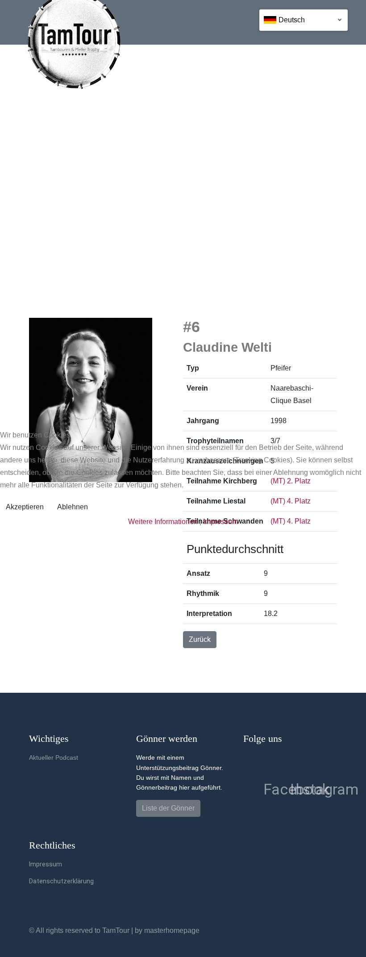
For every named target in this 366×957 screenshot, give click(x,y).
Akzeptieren (25, 507)
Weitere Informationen (163, 521)
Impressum (220, 521)
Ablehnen (72, 507)
